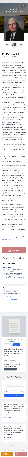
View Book (7, 345)
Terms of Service (18, 450)
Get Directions (14, 281)
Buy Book (16, 345)
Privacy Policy (10, 450)
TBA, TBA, (8, 296)
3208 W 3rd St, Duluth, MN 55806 (15, 278)
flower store (7, 239)
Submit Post (14, 395)
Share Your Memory (10, 369)
